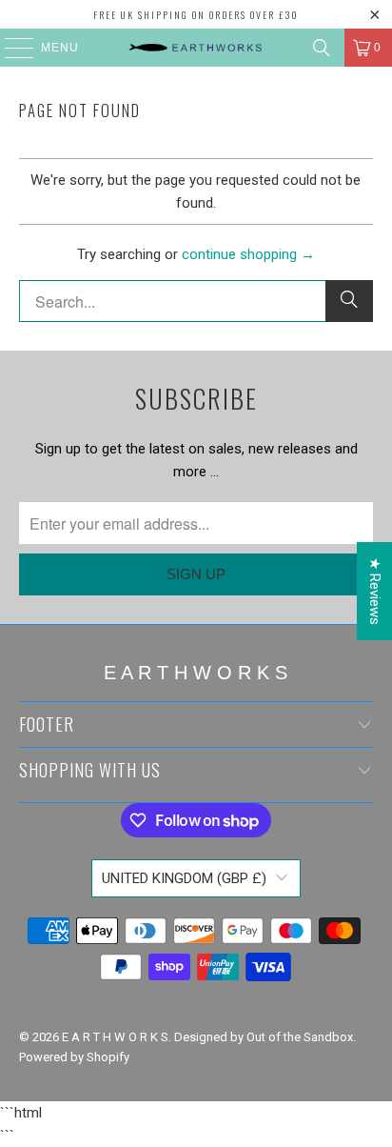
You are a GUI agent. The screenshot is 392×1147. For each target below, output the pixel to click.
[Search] (322, 48)
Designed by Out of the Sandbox (263, 1037)
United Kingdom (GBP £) (184, 878)
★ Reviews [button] (374, 591)
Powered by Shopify (74, 1057)
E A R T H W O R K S (115, 1037)
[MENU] (10, 48)
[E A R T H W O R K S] (196, 48)
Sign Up (196, 574)
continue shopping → (248, 254)
